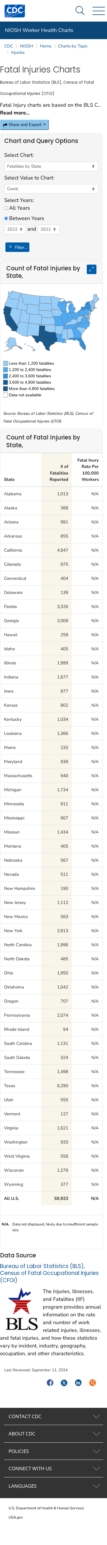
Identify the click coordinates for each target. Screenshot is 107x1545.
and (31, 228)
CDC (8, 46)
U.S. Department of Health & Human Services (46, 1508)
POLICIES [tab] (19, 1451)
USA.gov (16, 1517)
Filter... (20, 247)
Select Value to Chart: (29, 177)
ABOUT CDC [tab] (22, 1433)
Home (45, 46)
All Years (19, 207)
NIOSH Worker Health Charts (39, 30)
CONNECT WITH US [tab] (30, 1468)
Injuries (18, 52)
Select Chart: (19, 155)
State (9, 479)
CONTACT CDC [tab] (25, 1416)
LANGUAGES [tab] (23, 1486)
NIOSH (26, 46)
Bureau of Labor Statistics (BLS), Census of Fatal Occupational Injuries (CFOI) (49, 1273)
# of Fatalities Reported (59, 473)
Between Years (26, 218)
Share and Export (25, 124)
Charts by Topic (73, 46)
